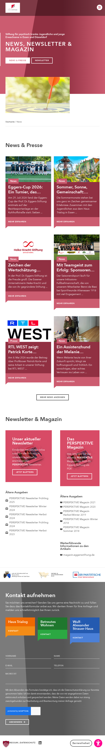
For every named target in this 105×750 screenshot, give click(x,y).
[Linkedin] (40, 742)
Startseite (10, 121)
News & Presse (17, 60)
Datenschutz (28, 742)
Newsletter (42, 60)
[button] (52, 397)
